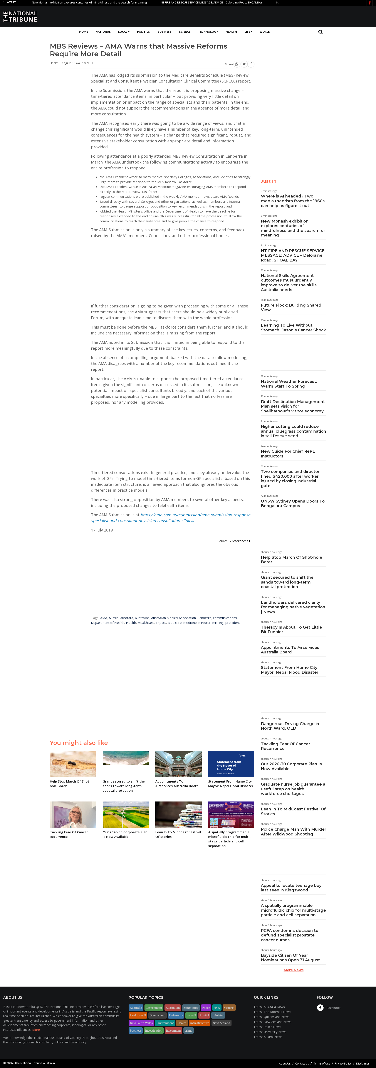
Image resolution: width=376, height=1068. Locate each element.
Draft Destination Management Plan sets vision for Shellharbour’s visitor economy (293, 406)
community (190, 1008)
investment (173, 1031)
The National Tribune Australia (35, 1063)
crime (188, 1031)
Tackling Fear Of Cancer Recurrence (285, 746)
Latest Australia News (269, 1007)
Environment (165, 1023)
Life (247, 32)
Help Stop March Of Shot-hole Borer (291, 560)
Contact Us (302, 1063)
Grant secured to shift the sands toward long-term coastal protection (287, 582)
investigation (153, 1031)
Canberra (204, 618)
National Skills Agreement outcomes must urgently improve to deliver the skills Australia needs (289, 282)
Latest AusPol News (268, 1037)
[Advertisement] (293, 16)
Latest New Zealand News (272, 1022)
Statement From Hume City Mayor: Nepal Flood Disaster (289, 670)
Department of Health (107, 622)
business (135, 1031)
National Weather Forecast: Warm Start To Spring (289, 384)
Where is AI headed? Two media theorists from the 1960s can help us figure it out (293, 201)
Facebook (333, 1008)
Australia (126, 618)
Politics (143, 32)
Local (122, 32)
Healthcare (146, 622)
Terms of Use (322, 1063)
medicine (190, 622)
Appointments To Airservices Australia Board (290, 650)
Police (206, 1008)
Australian (142, 618)
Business (164, 32)
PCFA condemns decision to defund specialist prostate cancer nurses (289, 935)
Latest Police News (267, 1027)
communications (225, 618)
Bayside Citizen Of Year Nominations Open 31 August (290, 958)
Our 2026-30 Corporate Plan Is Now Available (291, 766)
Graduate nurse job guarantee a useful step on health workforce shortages (293, 789)
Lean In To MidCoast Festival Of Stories (293, 811)
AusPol (204, 1015)
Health (231, 32)
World (265, 32)
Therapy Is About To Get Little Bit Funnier (291, 629)
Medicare (175, 622)
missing (218, 622)
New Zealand (221, 1023)
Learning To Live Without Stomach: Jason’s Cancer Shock (293, 327)
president (232, 622)
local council (138, 1015)
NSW (217, 1008)
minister (204, 622)
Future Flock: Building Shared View (291, 307)
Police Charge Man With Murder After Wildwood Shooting (293, 832)
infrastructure (199, 1023)
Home (83, 32)
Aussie (114, 618)
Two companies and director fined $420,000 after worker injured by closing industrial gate (290, 478)
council (191, 1015)
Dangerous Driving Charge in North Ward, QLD (290, 726)
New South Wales (141, 1023)
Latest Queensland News (271, 1017)
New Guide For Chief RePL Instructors (288, 454)
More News (294, 970)
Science (184, 32)
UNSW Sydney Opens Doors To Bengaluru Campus (293, 503)
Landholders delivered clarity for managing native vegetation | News (293, 607)
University (176, 1015)
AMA (103, 618)
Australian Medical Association (173, 618)
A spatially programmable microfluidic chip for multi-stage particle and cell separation (293, 910)
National (103, 32)
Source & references (233, 541)
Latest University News (270, 1032)
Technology (208, 32)
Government (154, 1008)
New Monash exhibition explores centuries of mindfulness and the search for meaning (68, 2)
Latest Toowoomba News (272, 1012)
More (36, 1030)
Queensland (157, 1015)
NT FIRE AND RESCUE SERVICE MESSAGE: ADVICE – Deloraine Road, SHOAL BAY (191, 2)
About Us (284, 1063)
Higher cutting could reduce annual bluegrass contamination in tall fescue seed (293, 431)
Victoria (229, 1008)
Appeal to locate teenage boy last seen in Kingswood (291, 888)
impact (161, 622)
